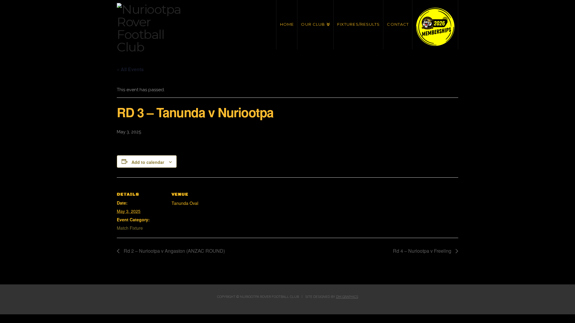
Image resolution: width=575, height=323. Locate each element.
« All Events (130, 69)
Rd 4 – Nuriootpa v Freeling (423, 250)
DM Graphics (347, 297)
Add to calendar (147, 162)
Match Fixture (130, 228)
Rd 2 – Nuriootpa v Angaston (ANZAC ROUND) (173, 250)
